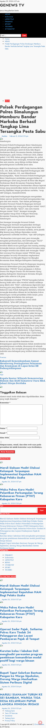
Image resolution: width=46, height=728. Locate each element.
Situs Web (4, 437)
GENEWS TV (12, 5)
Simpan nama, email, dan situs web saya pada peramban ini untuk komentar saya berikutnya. (21, 445)
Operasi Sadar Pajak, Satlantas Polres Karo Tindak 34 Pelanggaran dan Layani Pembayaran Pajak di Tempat (22, 531)
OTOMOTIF (10, 29)
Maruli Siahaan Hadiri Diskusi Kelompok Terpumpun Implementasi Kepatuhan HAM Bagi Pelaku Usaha (20, 473)
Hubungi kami (10, 711)
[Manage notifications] (40, 723)
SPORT (8, 24)
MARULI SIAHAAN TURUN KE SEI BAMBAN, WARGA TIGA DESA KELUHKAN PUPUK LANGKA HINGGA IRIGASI (21, 699)
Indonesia (9, 16)
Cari (1, 506)
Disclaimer (8, 715)
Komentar (5, 402)
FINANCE (9, 21)
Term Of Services (11, 713)
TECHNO (9, 26)
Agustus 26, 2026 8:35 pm (11, 665)
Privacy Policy (10, 720)
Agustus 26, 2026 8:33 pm (11, 708)
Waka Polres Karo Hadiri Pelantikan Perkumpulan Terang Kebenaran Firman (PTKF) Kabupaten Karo (21, 494)
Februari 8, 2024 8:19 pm (19, 136)
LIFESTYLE (9, 19)
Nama (3, 428)
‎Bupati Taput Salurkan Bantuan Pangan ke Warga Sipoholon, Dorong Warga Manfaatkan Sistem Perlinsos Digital (21, 545)
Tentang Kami (10, 718)
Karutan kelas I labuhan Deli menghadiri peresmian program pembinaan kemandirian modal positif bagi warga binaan (22, 538)
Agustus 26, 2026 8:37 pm (11, 481)
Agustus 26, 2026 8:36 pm (12, 503)
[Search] (0, 32)
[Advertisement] (23, 75)
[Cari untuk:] (10, 35)
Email (3, 433)
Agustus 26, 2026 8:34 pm (11, 686)
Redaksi (5, 136)
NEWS (7, 14)
